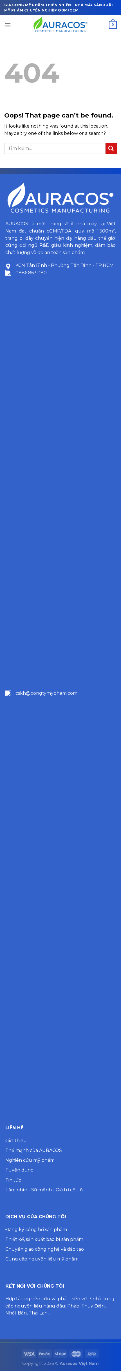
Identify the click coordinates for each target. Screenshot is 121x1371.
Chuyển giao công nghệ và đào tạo (44, 1249)
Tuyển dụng (19, 1170)
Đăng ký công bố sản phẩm (36, 1229)
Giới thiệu (16, 1140)
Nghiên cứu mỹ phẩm (30, 1160)
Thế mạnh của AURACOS (33, 1150)
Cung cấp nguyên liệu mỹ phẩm (42, 1259)
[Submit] (111, 148)
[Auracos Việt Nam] (60, 25)
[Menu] (7, 25)
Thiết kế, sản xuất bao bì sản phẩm (44, 1239)
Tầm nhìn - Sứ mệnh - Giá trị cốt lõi (44, 1189)
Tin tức (13, 1180)
